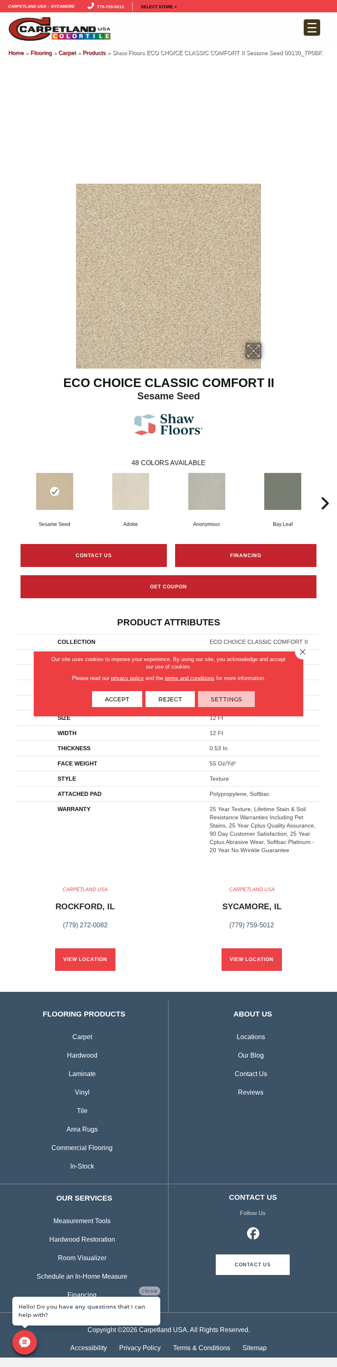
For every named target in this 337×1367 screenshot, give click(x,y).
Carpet (67, 53)
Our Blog (251, 1055)
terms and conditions (190, 678)
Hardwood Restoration (82, 1239)
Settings (226, 699)
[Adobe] (130, 491)
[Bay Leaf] (283, 491)
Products (94, 53)
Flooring (41, 53)
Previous (12, 491)
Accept (117, 699)
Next (325, 491)
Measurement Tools (82, 1220)
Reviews (250, 1092)
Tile (82, 1110)
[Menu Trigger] (312, 27)
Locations (251, 1036)
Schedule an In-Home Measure (82, 1276)
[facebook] (253, 1234)
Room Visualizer (82, 1257)
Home (16, 53)
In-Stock (82, 1166)
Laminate (82, 1073)
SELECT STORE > (159, 6)
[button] (253, 1264)
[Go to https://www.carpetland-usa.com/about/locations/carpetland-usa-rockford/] (85, 912)
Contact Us (94, 555)
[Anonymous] (206, 491)
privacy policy (127, 678)
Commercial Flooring (82, 1147)
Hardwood (82, 1055)
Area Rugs (82, 1129)
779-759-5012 (109, 6)
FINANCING (245, 555)
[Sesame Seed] (54, 491)
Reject (170, 699)
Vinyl (82, 1092)
